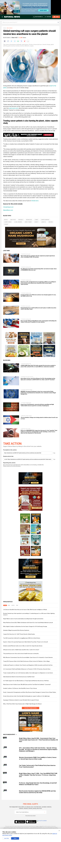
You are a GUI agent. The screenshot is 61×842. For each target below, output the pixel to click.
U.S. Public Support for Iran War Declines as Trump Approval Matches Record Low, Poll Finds (26, 680)
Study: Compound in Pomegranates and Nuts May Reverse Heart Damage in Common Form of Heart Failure (29, 692)
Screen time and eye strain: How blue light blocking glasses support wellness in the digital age (26, 696)
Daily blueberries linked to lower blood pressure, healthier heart (19, 676)
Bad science (9, 28)
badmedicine (25, 44)
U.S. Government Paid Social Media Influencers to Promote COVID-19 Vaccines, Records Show (26, 669)
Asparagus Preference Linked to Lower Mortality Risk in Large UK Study (21, 700)
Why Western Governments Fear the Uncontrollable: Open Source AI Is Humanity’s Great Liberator (28, 657)
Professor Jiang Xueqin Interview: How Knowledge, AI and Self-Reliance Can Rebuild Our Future (38, 783)
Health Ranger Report (9, 734)
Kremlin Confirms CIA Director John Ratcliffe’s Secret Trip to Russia (20, 688)
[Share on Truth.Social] (21, 41)
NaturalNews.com (8, 210)
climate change (46, 44)
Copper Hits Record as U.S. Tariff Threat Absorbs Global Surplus (19, 634)
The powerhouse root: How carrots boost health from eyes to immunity (21, 653)
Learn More (6, 838)
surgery (32, 46)
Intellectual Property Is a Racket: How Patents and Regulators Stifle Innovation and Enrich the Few (28, 665)
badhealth (18, 44)
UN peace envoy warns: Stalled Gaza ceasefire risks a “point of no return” (21, 649)
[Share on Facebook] (8, 41)
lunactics (22, 46)
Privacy (37, 826)
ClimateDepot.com (8, 207)
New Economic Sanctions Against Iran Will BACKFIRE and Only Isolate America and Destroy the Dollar (37, 791)
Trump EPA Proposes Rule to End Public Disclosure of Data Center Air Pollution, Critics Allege (26, 661)
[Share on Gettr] (25, 41)
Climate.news (35, 200)
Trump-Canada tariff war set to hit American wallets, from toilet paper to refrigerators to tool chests (28, 673)
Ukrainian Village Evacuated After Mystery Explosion (16, 630)
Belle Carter (29, 280)
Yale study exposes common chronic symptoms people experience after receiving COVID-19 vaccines (38, 256)
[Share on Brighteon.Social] (5, 41)
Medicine (27, 46)
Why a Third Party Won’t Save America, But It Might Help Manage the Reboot (22, 703)
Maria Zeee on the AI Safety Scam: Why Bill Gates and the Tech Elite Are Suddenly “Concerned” (27, 684)
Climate (31, 44)
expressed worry (13, 108)
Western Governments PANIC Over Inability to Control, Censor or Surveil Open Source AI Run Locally (38, 758)
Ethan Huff (14, 37)
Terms (40, 826)
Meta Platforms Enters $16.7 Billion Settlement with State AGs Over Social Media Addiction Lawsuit (28, 622)
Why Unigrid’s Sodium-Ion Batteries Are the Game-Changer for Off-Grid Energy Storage (25, 626)
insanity (17, 46)
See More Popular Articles (30, 708)
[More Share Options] (28, 41)
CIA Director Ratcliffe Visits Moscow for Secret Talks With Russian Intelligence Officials (25, 609)
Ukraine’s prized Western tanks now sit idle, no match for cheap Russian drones (22, 645)
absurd (8, 44)
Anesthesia (13, 44)
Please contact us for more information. (12, 466)
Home (4, 28)
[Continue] (44, 812)
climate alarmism (37, 44)
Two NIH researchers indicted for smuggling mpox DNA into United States (21, 638)
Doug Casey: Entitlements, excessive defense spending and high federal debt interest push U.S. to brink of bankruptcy (37, 405)
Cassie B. (28, 254)
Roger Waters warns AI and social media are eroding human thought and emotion (23, 618)
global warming (18, 222)
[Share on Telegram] (15, 41)
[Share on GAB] (18, 41)
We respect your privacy (30, 815)
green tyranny (11, 46)
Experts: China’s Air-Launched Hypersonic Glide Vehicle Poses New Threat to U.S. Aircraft (25, 642)
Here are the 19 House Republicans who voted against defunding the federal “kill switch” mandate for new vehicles (38, 321)
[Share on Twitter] (11, 41)
